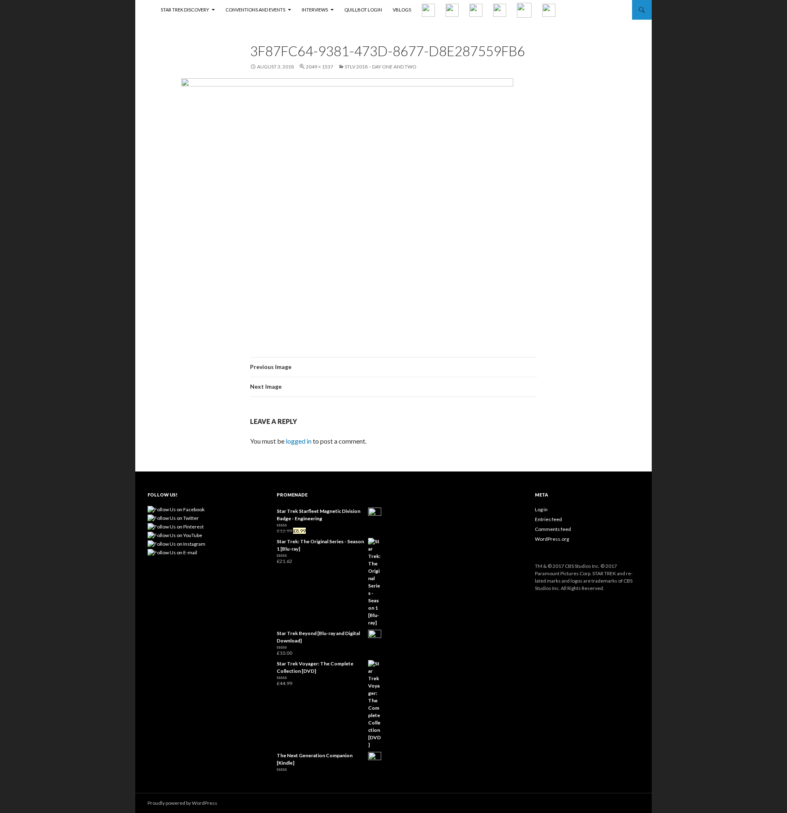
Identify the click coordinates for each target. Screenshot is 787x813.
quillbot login (363, 9)
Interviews (315, 9)
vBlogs (402, 9)
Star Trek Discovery (185, 9)
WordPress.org (552, 539)
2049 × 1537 (319, 67)
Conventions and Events (255, 9)
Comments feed (553, 529)
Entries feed (548, 519)
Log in (541, 509)
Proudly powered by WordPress (182, 803)
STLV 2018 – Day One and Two (380, 67)
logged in (299, 441)
